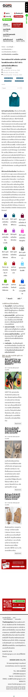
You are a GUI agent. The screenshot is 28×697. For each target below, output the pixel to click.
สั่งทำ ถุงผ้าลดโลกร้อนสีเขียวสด (5, 255)
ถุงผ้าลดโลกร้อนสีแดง (13, 270)
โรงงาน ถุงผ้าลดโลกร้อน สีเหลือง (5, 271)
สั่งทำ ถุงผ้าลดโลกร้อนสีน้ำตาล (13, 255)
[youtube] (12, 688)
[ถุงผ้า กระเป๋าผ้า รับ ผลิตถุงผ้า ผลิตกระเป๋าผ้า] (7, 6)
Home (3, 47)
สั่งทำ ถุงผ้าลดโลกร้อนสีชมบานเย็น (5, 238)
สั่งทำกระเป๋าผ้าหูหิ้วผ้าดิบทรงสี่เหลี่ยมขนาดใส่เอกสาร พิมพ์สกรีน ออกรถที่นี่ (12, 430)
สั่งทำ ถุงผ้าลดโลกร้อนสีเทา (22, 255)
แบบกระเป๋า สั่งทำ (20, 78)
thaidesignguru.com (9, 654)
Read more (18, 424)
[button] (24, 693)
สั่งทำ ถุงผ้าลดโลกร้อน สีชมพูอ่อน (22, 238)
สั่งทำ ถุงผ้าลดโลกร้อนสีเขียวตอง (5, 287)
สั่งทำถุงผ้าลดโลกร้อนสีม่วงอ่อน (13, 237)
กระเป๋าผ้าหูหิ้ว (10, 47)
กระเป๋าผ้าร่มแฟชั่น (8, 81)
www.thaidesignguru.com (17, 684)
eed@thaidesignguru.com (17, 679)
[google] (16, 688)
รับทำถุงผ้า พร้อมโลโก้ (9, 78)
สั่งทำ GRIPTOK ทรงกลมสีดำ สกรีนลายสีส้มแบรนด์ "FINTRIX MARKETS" (13, 362)
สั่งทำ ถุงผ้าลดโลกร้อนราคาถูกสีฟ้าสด (22, 289)
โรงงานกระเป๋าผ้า (6, 205)
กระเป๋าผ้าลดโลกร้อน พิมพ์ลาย (9, 52)
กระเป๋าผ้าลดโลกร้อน (7, 49)
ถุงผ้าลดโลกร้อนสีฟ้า (22, 269)
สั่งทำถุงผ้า (9, 68)
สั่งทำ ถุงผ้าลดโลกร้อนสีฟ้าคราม (13, 222)
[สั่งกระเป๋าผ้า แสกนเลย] (14, 605)
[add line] (26, 19)
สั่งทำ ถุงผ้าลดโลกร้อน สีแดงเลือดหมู (22, 222)
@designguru (21, 674)
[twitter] (19, 688)
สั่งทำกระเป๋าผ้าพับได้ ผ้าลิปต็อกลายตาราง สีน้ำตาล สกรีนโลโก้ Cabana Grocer (12, 497)
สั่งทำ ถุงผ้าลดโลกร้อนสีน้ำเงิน (5, 222)
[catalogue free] (26, 7)
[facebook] (23, 688)
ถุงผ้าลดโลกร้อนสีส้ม (13, 287)
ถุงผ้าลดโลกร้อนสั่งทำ (19, 81)
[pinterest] (8, 688)
